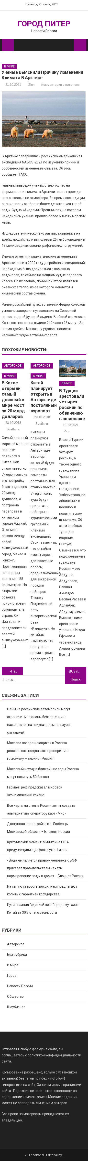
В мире (9, 66)
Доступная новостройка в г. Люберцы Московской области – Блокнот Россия (38, 828)
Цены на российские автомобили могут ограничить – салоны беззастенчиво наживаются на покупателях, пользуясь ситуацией (39, 720)
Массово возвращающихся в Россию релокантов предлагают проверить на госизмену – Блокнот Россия (38, 750)
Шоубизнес (16, 1007)
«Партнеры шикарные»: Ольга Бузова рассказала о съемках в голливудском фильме (16, 671)
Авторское (13, 365)
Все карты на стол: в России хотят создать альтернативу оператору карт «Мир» (41, 809)
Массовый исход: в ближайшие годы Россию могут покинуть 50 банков (43, 773)
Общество (15, 996)
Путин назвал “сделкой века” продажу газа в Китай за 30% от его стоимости (43, 908)
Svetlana (13, 429)
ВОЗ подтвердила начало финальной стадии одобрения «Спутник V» (77, 671)
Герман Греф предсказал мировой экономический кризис (34, 791)
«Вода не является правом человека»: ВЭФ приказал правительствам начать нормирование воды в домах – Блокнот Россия (45, 868)
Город (12, 975)
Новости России (20, 986)
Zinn (31, 84)
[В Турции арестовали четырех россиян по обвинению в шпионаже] (72, 368)
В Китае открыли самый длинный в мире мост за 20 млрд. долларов (14, 399)
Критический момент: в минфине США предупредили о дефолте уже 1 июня (38, 846)
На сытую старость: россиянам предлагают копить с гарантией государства (42, 890)
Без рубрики (17, 955)
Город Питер (44, 23)
